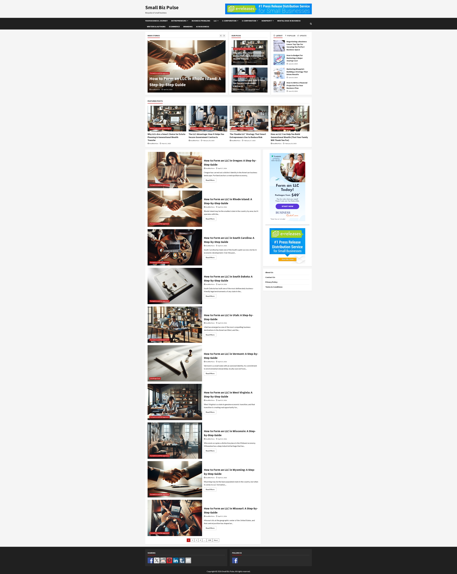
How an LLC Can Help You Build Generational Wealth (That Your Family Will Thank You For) (289, 137)
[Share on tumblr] (182, 560)
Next (216, 540)
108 (209, 540)
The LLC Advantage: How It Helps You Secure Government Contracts (249, 83)
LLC (215, 21)
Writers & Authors (156, 26)
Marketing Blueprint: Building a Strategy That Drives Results (279, 73)
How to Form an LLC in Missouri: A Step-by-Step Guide (175, 518)
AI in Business (202, 26)
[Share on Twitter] (157, 560)
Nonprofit (267, 21)
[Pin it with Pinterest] (169, 560)
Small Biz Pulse (162, 7)
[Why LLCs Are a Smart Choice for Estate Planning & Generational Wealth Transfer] (167, 119)
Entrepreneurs (178, 21)
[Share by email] (188, 560)
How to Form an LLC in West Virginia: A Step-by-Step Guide (175, 402)
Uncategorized (155, 378)
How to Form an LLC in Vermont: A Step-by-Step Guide (175, 363)
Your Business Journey (156, 21)
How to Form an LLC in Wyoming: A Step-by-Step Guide (175, 479)
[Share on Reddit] (163, 560)
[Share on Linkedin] (176, 560)
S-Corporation (249, 21)
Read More (211, 180)
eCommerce (174, 26)
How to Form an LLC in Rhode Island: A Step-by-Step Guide (175, 209)
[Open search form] (311, 23)
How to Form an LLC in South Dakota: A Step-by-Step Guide (175, 286)
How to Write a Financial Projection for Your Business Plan (279, 87)
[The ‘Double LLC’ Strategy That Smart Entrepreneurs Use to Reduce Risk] (249, 119)
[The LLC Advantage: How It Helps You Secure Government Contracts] (208, 119)
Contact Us (270, 277)
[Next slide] (224, 35)
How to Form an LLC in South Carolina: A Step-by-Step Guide (175, 247)
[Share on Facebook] (150, 560)
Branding (188, 26)
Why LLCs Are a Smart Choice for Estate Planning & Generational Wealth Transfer (248, 55)
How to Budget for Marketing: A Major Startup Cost (279, 59)
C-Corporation (229, 21)
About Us (269, 272)
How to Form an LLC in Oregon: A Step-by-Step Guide (175, 170)
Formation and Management (159, 73)
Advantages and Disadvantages (244, 49)
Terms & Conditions (274, 287)
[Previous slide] (220, 35)
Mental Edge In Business (289, 21)
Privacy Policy (271, 282)
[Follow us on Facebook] (235, 560)
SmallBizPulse (155, 89)
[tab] (279, 36)
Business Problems (201, 21)
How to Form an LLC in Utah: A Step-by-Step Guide (175, 325)
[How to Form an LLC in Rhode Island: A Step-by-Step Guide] (187, 66)
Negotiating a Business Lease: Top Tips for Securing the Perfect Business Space (279, 46)
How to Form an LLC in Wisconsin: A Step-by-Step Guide (175, 440)
